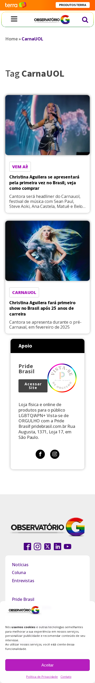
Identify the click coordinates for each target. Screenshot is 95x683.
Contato (65, 677)
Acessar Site (33, 385)
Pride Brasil (23, 599)
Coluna (19, 572)
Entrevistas (23, 581)
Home (11, 39)
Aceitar (47, 665)
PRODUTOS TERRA (72, 5)
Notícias (20, 565)
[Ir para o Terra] (15, 5)
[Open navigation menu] (14, 19)
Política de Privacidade (42, 677)
